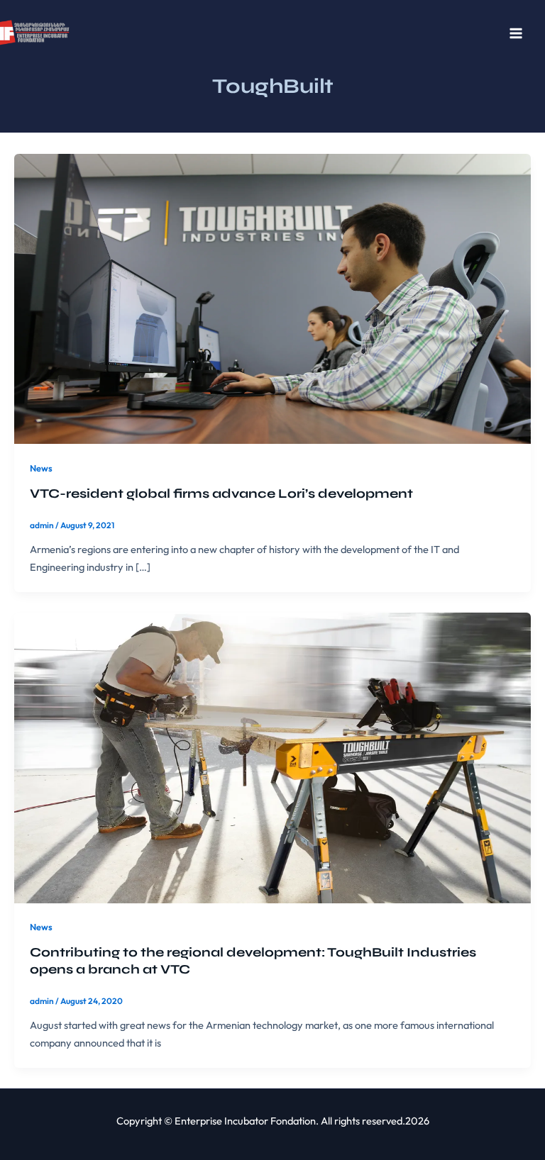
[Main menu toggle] (516, 33)
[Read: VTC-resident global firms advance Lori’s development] (272, 297)
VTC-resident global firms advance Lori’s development (221, 493)
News (41, 468)
